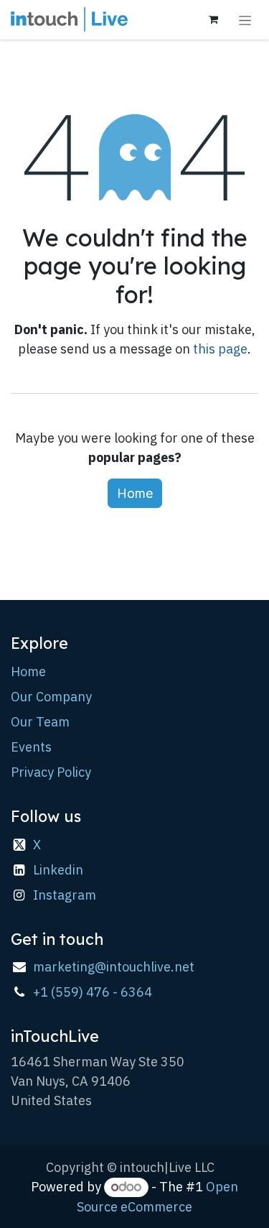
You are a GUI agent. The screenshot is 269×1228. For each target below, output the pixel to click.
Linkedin (58, 870)
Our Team (40, 722)
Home (135, 493)
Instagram (64, 895)
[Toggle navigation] (245, 20)
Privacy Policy (51, 772)
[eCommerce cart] (213, 19)
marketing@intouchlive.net (113, 967)
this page (220, 349)
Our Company (51, 696)
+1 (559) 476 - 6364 (92, 992)
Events (31, 747)
